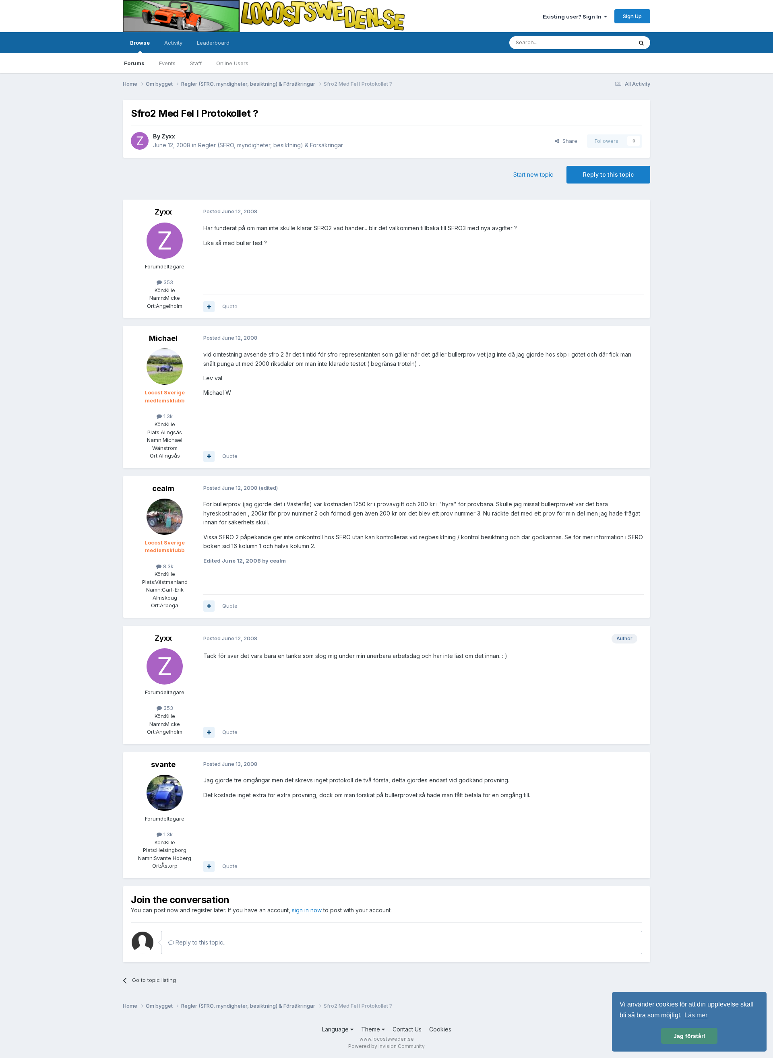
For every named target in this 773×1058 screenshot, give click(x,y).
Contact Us (407, 1029)
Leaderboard (213, 42)
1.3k (167, 416)
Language (336, 1029)
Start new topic (533, 174)
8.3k (167, 566)
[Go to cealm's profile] (165, 517)
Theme (371, 1029)
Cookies (440, 1029)
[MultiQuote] (209, 306)
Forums (134, 63)
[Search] (641, 42)
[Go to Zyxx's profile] (140, 141)
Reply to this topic (608, 174)
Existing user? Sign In (573, 16)
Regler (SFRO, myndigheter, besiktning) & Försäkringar (270, 145)
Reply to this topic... (200, 942)
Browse (140, 42)
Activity (173, 42)
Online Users (232, 63)
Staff (196, 63)
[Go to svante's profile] (165, 793)
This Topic (609, 42)
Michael (163, 338)
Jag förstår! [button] (689, 1036)
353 (167, 282)
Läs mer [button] (695, 1015)
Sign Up (632, 16)
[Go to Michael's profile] (165, 367)
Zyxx (168, 136)
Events (167, 63)
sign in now (307, 910)
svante (163, 764)
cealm (163, 488)
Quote (230, 306)
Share (568, 141)
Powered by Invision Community (386, 1046)
